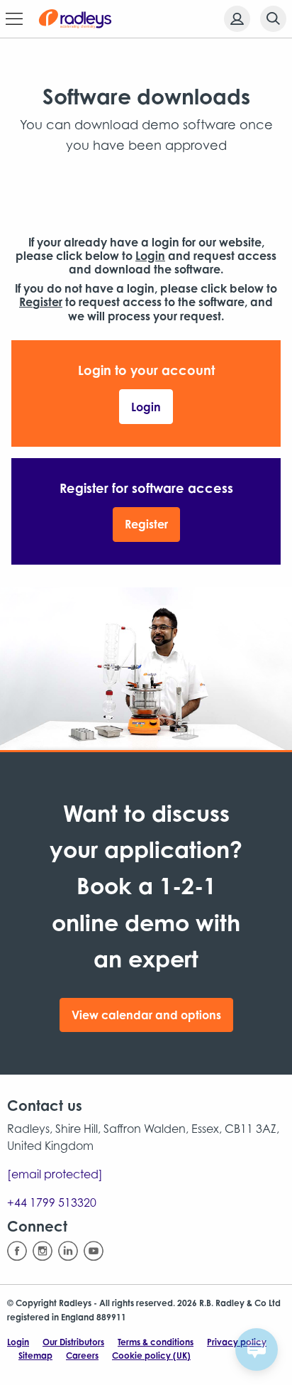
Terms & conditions (155, 1342)
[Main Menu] (14, 19)
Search (273, 19)
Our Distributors (73, 1342)
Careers (82, 1355)
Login (146, 407)
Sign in (237, 19)
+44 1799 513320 (51, 1202)
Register (146, 524)
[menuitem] (233, 19)
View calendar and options (146, 1015)
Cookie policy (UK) (151, 1355)
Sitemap (35, 1355)
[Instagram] (42, 1251)
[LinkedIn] (68, 1251)
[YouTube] (93, 1251)
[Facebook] (17, 1251)
